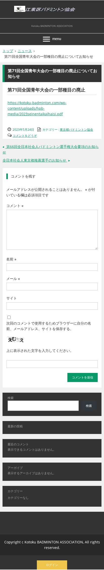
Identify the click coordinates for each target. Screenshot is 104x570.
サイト (11, 298)
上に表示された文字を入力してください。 (39, 350)
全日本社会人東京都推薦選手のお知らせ (37, 160)
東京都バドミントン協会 (76, 129)
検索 (11, 398)
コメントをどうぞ (25, 136)
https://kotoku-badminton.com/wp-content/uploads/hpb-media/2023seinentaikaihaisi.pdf (37, 108)
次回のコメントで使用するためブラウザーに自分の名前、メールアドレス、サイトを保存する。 (48, 326)
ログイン (52, 565)
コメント (14, 205)
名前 (11, 259)
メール (13, 278)
